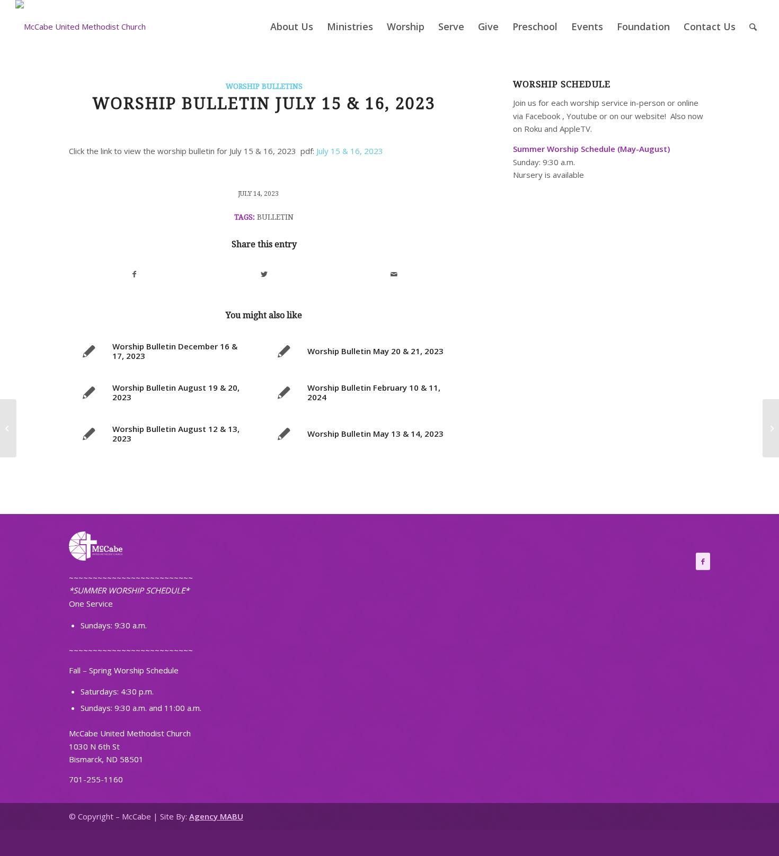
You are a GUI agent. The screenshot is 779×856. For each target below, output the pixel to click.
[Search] (753, 26)
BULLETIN (275, 217)
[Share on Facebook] (134, 274)
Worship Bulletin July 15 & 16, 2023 (264, 103)
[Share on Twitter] (264, 274)
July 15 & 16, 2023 (349, 151)
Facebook (542, 116)
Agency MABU (216, 816)
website (650, 116)
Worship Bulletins (264, 86)
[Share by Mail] (394, 274)
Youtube (581, 116)
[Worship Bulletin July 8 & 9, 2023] (8, 428)
